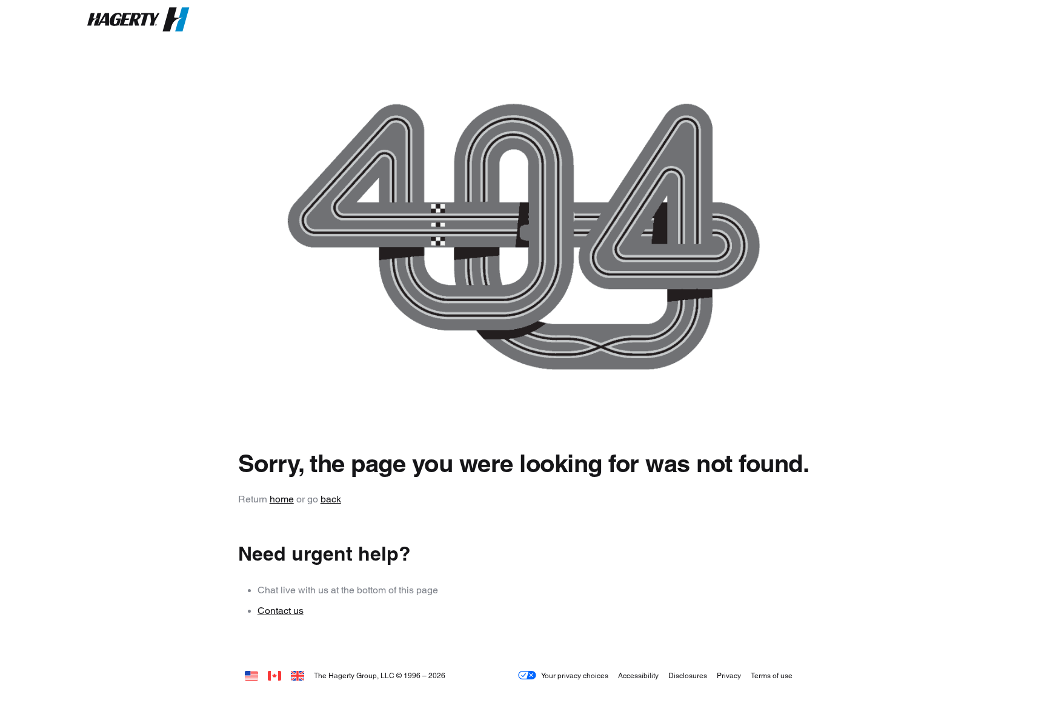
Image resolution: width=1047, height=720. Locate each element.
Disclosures (687, 675)
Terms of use (772, 675)
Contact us (281, 610)
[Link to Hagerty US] (251, 675)
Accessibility (638, 675)
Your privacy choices (574, 675)
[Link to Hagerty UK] (297, 675)
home (282, 499)
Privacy (729, 675)
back (331, 499)
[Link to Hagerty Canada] (274, 675)
